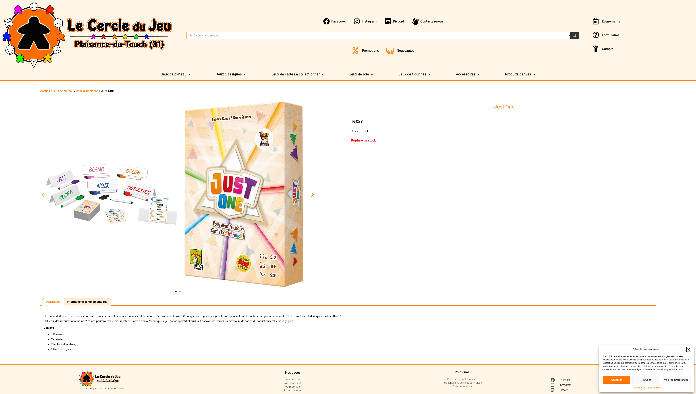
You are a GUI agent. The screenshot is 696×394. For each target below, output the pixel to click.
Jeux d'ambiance (87, 91)
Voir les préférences (676, 379)
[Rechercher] (574, 35)
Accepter (616, 379)
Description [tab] (53, 301)
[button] (689, 349)
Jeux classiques (229, 74)
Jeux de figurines (412, 74)
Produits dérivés (518, 74)
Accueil (45, 91)
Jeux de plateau (174, 74)
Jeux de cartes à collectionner (295, 74)
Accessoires (465, 74)
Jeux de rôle (359, 74)
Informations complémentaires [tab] (87, 301)
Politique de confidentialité (647, 387)
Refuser (646, 379)
